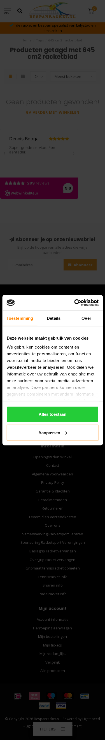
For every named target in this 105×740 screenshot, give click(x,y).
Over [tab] (86, 318)
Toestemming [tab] (19, 318)
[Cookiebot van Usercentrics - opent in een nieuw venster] (75, 302)
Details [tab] (53, 318)
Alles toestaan (52, 414)
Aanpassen (49, 432)
